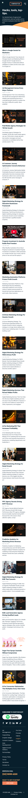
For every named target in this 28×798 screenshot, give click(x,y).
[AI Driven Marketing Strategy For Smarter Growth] (14, 305)
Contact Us (14, 794)
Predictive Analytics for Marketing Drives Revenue (11, 540)
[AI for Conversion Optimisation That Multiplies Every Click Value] (14, 677)
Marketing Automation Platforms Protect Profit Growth (13, 278)
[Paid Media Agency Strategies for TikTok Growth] (14, 116)
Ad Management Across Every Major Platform (12, 89)
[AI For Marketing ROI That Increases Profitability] (14, 416)
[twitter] (7, 723)
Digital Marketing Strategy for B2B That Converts (12, 578)
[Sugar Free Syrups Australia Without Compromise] (14, 641)
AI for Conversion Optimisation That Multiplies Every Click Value (13, 687)
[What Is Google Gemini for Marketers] (14, 40)
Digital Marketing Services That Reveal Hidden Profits (13, 391)
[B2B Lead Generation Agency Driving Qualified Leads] (14, 603)
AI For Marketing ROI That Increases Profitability (11, 427)
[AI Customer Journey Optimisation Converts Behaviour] (14, 154)
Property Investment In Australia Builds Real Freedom (13, 242)
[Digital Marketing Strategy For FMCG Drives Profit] (14, 343)
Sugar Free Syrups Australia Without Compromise (12, 652)
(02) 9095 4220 (9, 774)
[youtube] (17, 723)
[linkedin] (13, 723)
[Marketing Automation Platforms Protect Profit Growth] (14, 267)
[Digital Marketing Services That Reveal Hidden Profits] (14, 380)
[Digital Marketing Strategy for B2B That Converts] (14, 567)
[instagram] (10, 723)
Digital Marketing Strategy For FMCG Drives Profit (12, 353)
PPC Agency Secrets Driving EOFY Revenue (12, 502)
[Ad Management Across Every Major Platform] (14, 78)
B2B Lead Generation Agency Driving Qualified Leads (12, 614)
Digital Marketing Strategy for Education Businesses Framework (12, 203)
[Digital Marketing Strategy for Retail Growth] (14, 454)
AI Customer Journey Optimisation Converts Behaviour (13, 164)
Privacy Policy (18, 792)
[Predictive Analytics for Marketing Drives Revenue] (14, 529)
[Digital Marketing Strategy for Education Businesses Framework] (14, 191)
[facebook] (3, 723)
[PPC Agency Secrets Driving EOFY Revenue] (14, 492)
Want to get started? (11, 780)
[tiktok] (20, 723)
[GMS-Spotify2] (12, 715)
